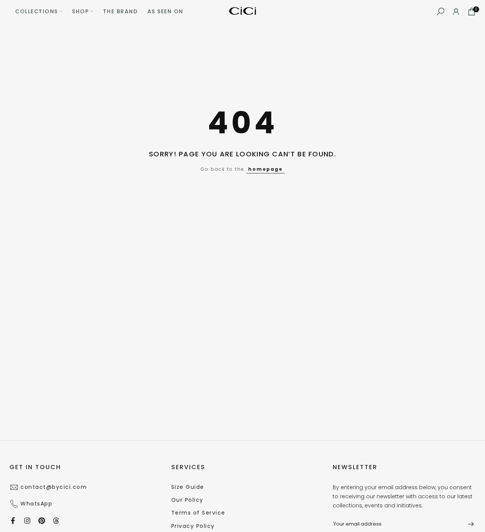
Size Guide (187, 487)
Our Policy (187, 500)
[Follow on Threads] (56, 520)
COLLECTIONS (36, 11)
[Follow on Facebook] (12, 520)
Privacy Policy (193, 526)
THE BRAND (120, 11)
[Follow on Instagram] (27, 520)
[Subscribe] (467, 524)
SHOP (80, 11)
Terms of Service (198, 512)
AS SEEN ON (165, 11)
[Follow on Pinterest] (41, 520)
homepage (265, 169)
